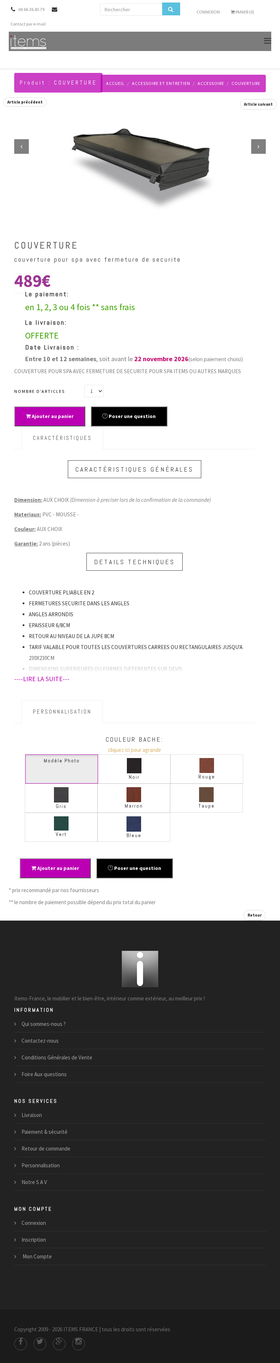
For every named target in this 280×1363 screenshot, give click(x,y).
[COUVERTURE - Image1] (140, 164)
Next (258, 146)
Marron (134, 805)
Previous (21, 146)
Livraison (32, 1115)
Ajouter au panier (52, 416)
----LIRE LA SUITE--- (41, 679)
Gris (61, 806)
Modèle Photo (62, 760)
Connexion (208, 12)
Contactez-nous (40, 1040)
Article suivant (258, 104)
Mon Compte (37, 1256)
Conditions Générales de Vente (57, 1057)
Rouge (206, 776)
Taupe (206, 805)
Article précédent (25, 102)
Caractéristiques (62, 437)
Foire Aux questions (44, 1074)
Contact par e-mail (28, 24)
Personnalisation (62, 711)
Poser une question (132, 416)
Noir (134, 777)
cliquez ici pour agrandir (134, 749)
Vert (61, 834)
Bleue (134, 835)
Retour (255, 915)
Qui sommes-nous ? (44, 1023)
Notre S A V (34, 1182)
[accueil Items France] (28, 41)
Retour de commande (46, 1148)
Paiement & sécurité (44, 1131)
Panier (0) (244, 12)
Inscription (34, 1239)
